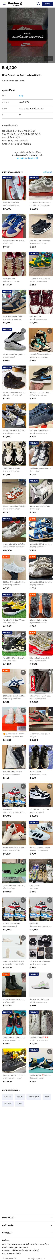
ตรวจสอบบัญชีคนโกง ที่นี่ (27, 158)
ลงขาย (47, 3)
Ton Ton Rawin (17, 81)
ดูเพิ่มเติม (47, 172)
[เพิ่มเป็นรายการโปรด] (23, 179)
